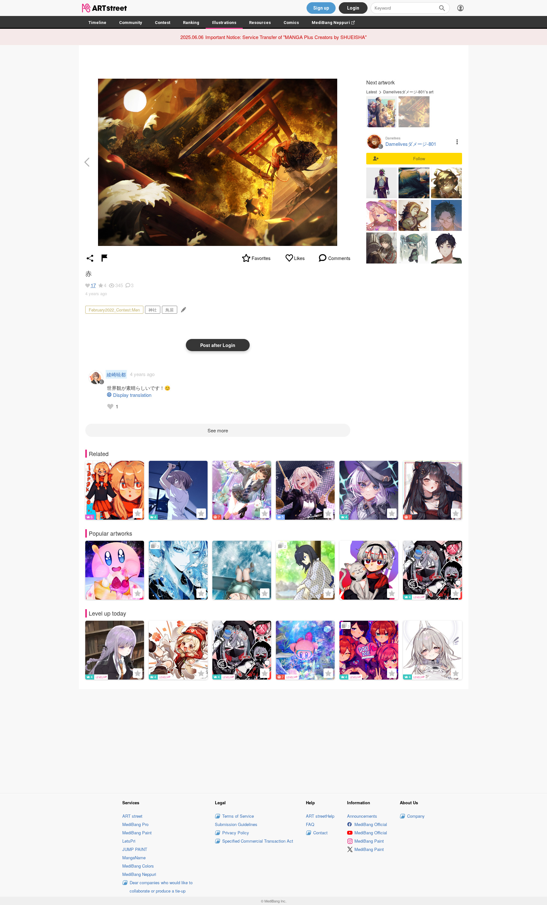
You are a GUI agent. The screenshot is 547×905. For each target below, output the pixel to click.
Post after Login (217, 345)
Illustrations (224, 22)
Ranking (191, 22)
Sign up (321, 8)
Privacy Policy (235, 833)
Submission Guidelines (236, 824)
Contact (320, 833)
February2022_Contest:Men (114, 310)
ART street (132, 816)
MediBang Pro (135, 824)
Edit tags (183, 310)
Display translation (132, 394)
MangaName (134, 857)
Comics (291, 22)
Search (442, 8)
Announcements (362, 816)
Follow (419, 158)
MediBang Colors (138, 866)
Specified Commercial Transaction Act (257, 841)
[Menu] (460, 8)
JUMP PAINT (134, 849)
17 (93, 285)
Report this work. (104, 258)
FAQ (310, 824)
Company (416, 816)
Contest (162, 22)
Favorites (261, 258)
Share (90, 258)
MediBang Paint (137, 833)
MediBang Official (370, 824)
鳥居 (169, 310)
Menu (457, 141)
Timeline (97, 22)
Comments (339, 258)
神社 (152, 310)
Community (130, 22)
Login (353, 8)
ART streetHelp (320, 816)
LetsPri (128, 841)
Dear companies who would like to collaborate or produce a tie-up (161, 886)
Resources (260, 22)
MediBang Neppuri (336, 22)
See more (218, 430)
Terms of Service (238, 816)
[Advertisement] (273, 740)
